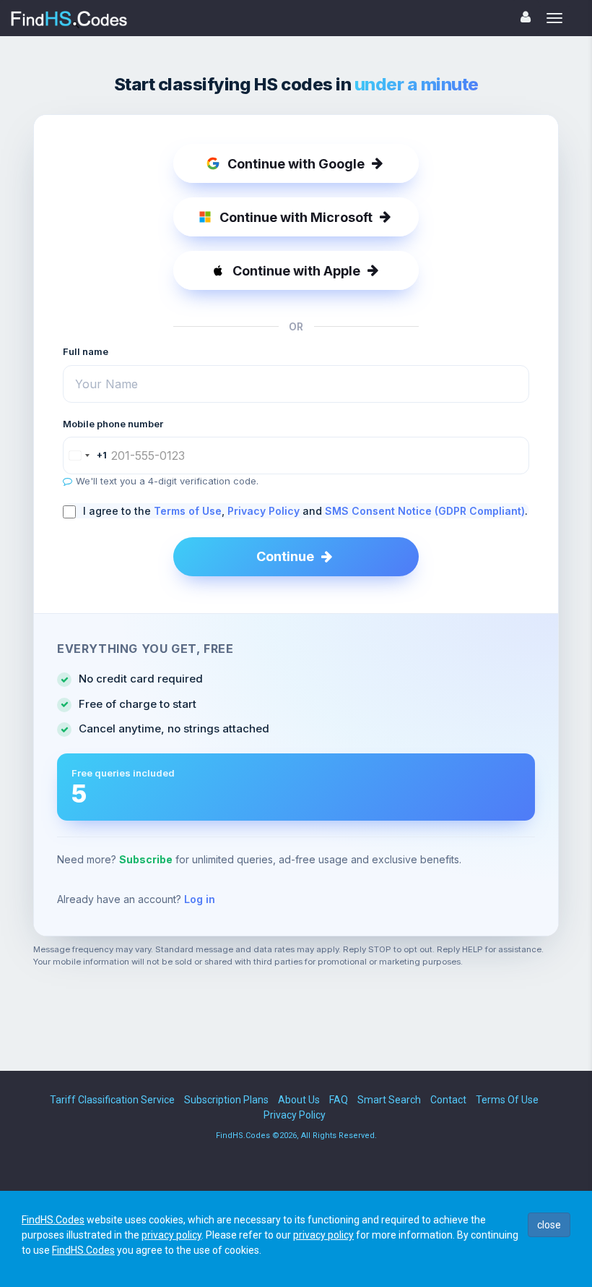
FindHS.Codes (53, 1220)
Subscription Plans (226, 1100)
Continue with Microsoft (296, 217)
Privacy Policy (263, 511)
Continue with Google (296, 163)
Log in (199, 899)
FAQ (338, 1100)
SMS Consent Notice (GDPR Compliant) (425, 511)
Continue (285, 556)
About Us (299, 1100)
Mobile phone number (113, 423)
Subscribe (146, 859)
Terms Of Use (507, 1100)
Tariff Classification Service (112, 1100)
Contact (448, 1100)
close (549, 1225)
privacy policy (171, 1235)
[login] (526, 17)
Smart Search (389, 1100)
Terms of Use (188, 511)
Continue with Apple (296, 270)
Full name (85, 351)
